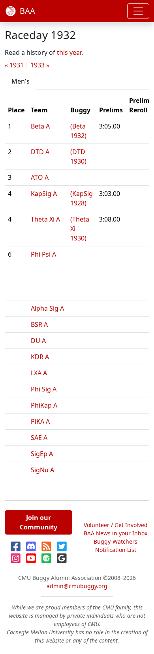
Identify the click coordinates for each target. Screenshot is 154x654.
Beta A (40, 126)
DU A (38, 340)
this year (69, 52)
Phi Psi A (43, 254)
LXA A (39, 373)
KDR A (40, 356)
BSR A (39, 324)
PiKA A (40, 421)
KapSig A (44, 193)
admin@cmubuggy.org (77, 586)
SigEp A (42, 453)
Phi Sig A (43, 389)
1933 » (39, 65)
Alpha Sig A (47, 308)
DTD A (40, 151)
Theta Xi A (45, 219)
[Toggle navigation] (138, 11)
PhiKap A (44, 405)
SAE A (39, 437)
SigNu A (42, 470)
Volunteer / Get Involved (116, 525)
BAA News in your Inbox (115, 533)
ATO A (40, 177)
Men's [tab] (20, 81)
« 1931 (14, 65)
